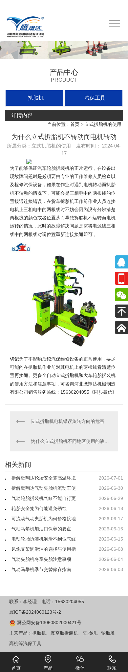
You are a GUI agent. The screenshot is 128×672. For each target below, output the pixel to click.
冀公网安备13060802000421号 (48, 622)
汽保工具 (94, 98)
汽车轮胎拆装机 (53, 168)
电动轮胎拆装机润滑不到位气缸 (43, 539)
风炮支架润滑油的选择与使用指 (43, 549)
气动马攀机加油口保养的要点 (41, 528)
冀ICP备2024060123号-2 (35, 612)
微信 (80, 668)
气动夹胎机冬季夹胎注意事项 (41, 559)
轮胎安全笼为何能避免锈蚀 (39, 508)
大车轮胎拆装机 (99, 375)
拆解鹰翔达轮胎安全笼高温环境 (43, 478)
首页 (74, 124)
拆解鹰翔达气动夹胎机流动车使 (43, 488)
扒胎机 (36, 98)
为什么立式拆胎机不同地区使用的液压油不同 (71, 441)
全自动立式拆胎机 (60, 375)
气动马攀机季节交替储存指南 (41, 569)
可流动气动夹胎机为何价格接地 (43, 518)
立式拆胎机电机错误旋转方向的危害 (67, 421)
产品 (48, 668)
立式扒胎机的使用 (103, 124)
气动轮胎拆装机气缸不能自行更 (43, 498)
